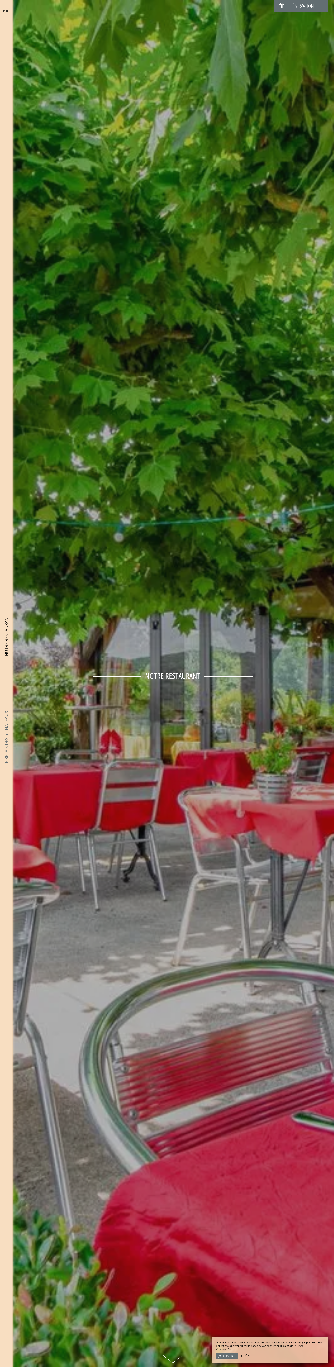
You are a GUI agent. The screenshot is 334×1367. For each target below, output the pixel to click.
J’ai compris (227, 1356)
